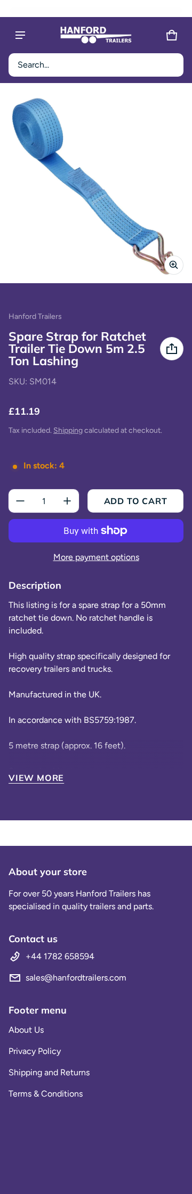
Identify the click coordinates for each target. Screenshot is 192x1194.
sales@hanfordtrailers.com (76, 978)
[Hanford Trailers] (96, 35)
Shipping (68, 430)
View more (36, 777)
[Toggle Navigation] (20, 35)
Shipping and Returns (49, 1072)
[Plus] (67, 501)
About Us (26, 1030)
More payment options (96, 557)
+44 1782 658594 (60, 956)
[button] (96, 65)
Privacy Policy (35, 1051)
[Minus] (20, 501)
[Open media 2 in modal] (96, 187)
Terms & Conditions (46, 1094)
